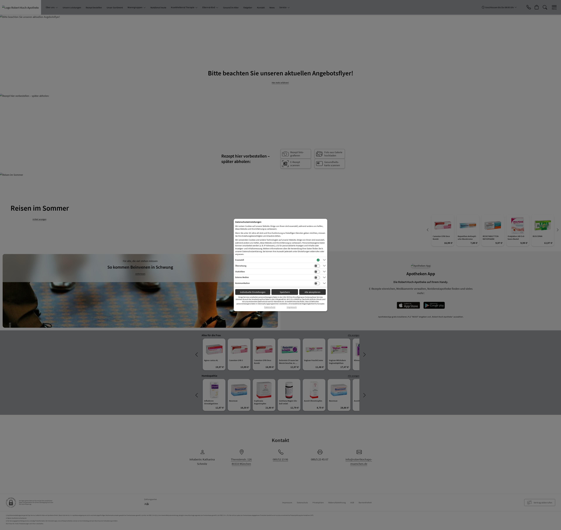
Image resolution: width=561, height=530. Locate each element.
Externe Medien (242, 277)
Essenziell (239, 260)
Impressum (292, 307)
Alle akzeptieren (312, 292)
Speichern (285, 292)
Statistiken (240, 271)
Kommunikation (242, 283)
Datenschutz (269, 307)
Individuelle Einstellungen (252, 292)
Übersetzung (240, 265)
